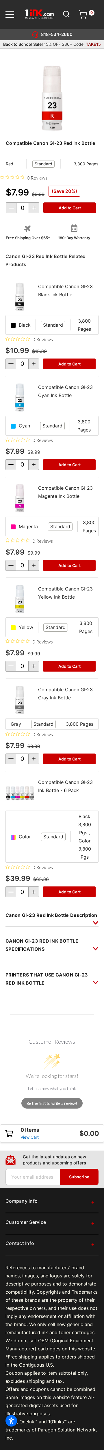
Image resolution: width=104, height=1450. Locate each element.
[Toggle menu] (13, 14)
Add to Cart (69, 363)
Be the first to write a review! (52, 1103)
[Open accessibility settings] (11, 1421)
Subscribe (79, 1176)
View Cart (30, 1137)
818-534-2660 (57, 34)
